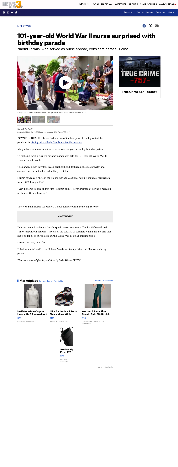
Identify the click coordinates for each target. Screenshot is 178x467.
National (107, 4)
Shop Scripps (148, 4)
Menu (83, 4)
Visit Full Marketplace (104, 281)
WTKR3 (4, 12)
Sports (133, 4)
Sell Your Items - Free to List (51, 281)
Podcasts (128, 12)
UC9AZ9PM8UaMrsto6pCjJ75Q (13, 12)
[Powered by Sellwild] (109, 367)
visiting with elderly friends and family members (56, 142)
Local (95, 4)
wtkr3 (8, 12)
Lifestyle (24, 26)
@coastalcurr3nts (17, 12)
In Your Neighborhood (144, 12)
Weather (121, 4)
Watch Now (167, 4)
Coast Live (160, 12)
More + (171, 12)
